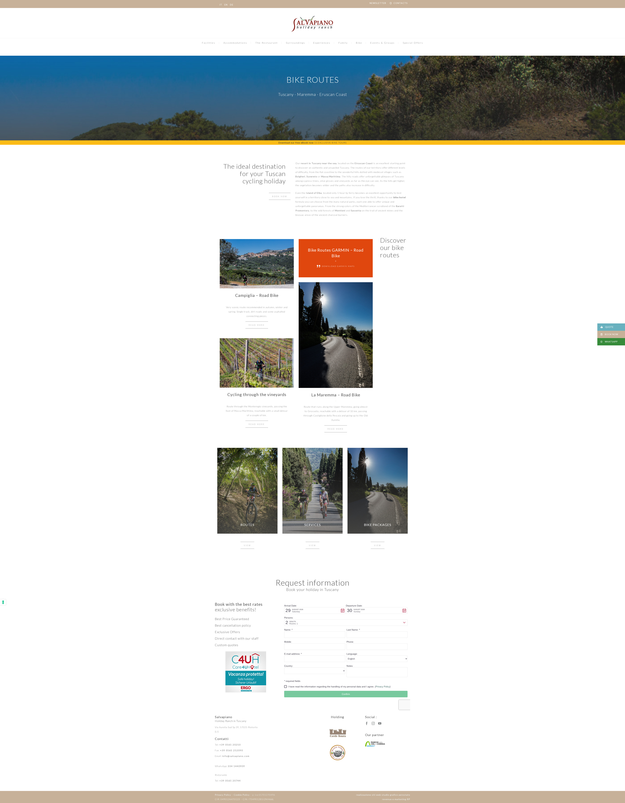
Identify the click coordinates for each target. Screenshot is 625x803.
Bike (359, 42)
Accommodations (235, 42)
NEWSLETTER (378, 3)
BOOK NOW (279, 196)
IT (220, 4)
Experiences (321, 42)
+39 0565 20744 (230, 780)
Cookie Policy (242, 794)
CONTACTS (401, 3)
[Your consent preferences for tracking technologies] (3, 602)
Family (343, 42)
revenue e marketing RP (396, 799)
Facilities (208, 42)
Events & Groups (382, 42)
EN (226, 4)
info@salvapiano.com (236, 756)
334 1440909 (236, 766)
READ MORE (257, 325)
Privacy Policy (223, 794)
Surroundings (295, 42)
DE (231, 4)
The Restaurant (266, 42)
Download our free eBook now (296, 142)
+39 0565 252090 (231, 750)
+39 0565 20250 (230, 744)
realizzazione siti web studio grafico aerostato (383, 794)
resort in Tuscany (311, 163)
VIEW (247, 545)
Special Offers (413, 42)
